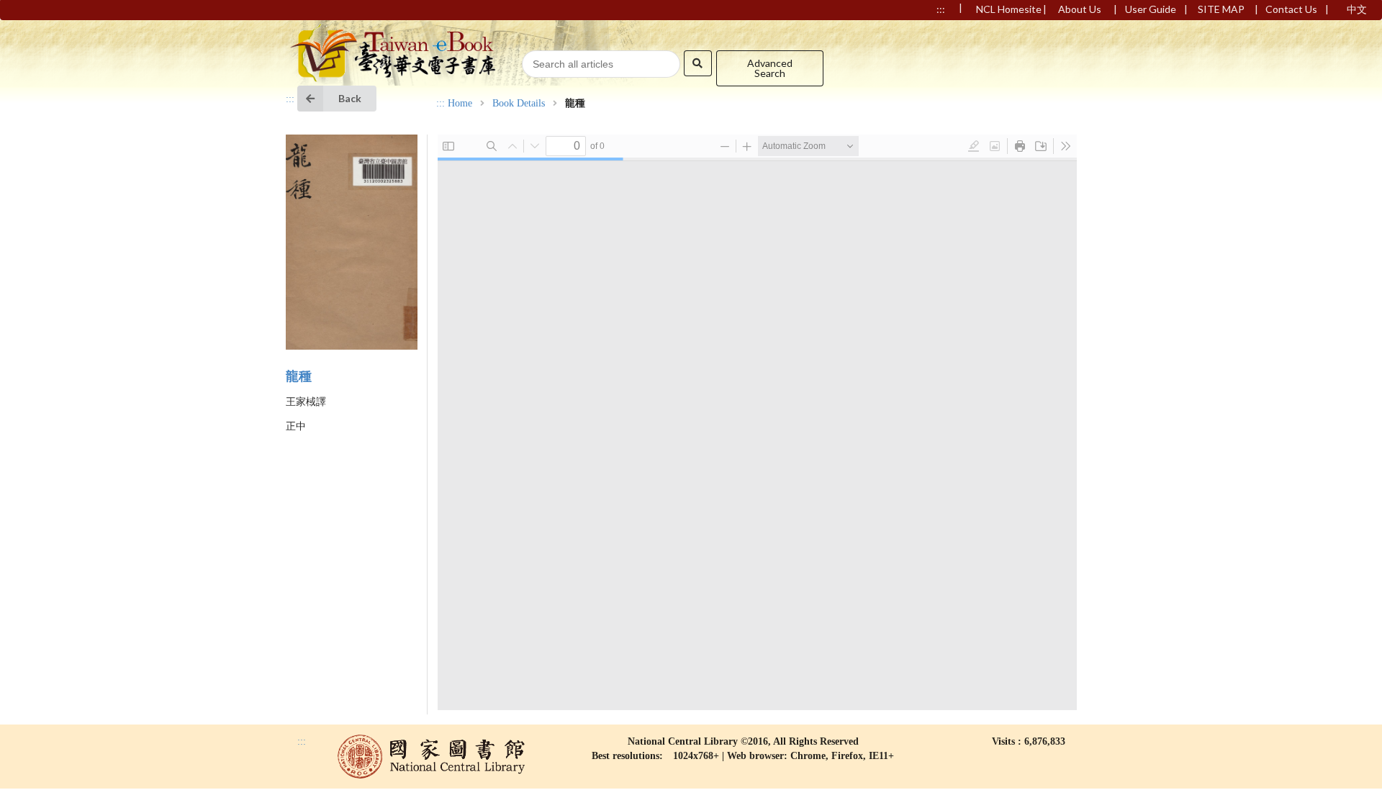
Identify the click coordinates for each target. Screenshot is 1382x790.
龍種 (299, 376)
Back (349, 98)
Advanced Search (769, 68)
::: (290, 99)
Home (460, 104)
